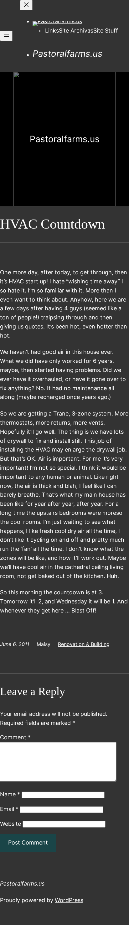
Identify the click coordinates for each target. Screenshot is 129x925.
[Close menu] (26, 5)
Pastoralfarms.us (67, 53)
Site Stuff (105, 30)
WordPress (69, 900)
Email (9, 809)
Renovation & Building (84, 644)
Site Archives (76, 30)
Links (52, 30)
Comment (15, 737)
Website (10, 823)
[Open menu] (6, 36)
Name (10, 794)
